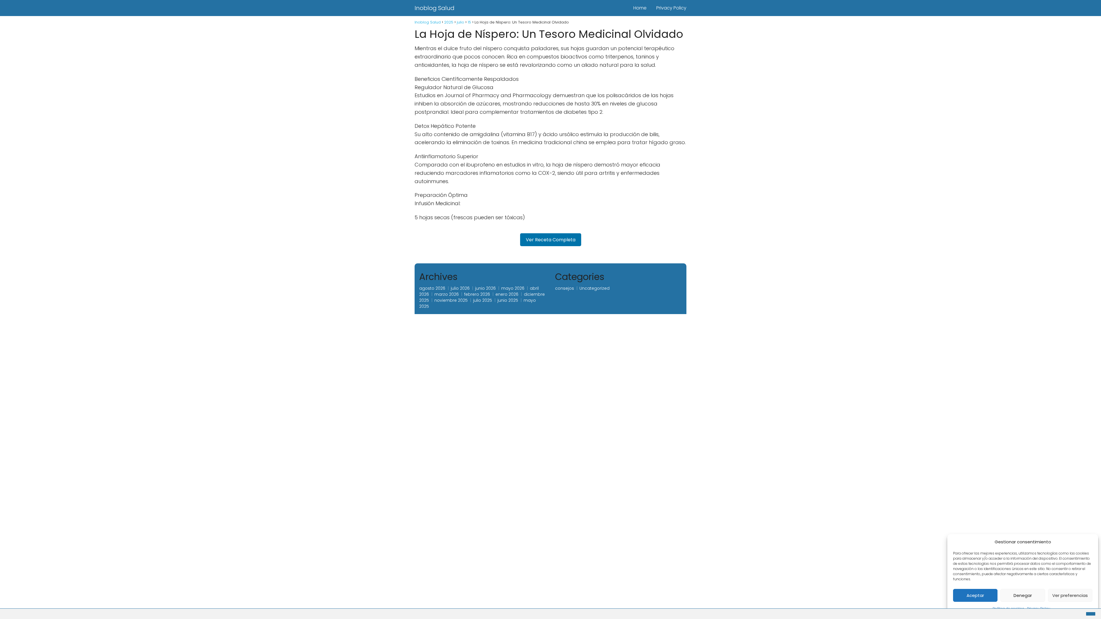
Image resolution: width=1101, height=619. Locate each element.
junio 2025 (507, 300)
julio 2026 (460, 288)
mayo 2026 (512, 288)
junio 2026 (485, 288)
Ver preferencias (1070, 595)
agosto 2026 (432, 288)
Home (640, 8)
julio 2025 (482, 300)
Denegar (1023, 595)
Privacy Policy (671, 8)
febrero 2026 (477, 294)
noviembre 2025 (451, 300)
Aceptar (975, 595)
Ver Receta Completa (550, 239)
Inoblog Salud (434, 8)
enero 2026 (506, 294)
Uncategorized (594, 288)
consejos (564, 288)
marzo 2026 (446, 294)
